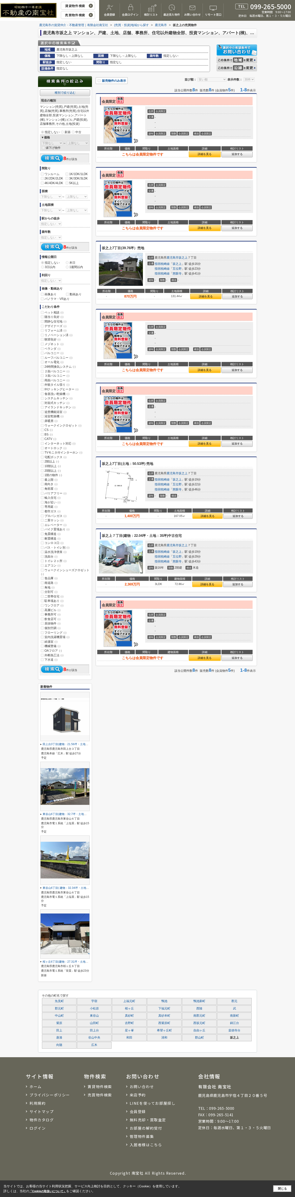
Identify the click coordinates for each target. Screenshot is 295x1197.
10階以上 (52, 466)
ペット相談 (53, 312)
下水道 (50, 659)
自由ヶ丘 (199, 1030)
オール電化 (53, 362)
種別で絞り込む (65, 92)
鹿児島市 (173, 257)
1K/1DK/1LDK (78, 174)
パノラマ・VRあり (57, 299)
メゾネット (53, 344)
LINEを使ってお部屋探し (153, 1103)
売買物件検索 (75, 15)
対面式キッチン (56, 403)
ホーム (36, 1086)
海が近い (52, 502)
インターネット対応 (59, 443)
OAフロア (53, 650)
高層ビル (52, 610)
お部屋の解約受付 (146, 1128)
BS (48, 434)
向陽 (59, 1045)
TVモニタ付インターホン (63, 452)
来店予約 (138, 1095)
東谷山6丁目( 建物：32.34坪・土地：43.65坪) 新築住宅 (77, 888)
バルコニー (53, 353)
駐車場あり (53, 601)
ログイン (38, 1128)
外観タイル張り (56, 384)
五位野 (177, 268)
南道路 (50, 583)
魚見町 (59, 1001)
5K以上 (74, 183)
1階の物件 (53, 475)
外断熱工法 (53, 655)
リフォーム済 (55, 330)
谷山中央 (94, 1037)
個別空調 (52, 628)
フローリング (55, 632)
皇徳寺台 (234, 1030)
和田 (129, 1037)
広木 (94, 1045)
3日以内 (50, 267)
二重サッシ (53, 520)
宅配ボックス (55, 457)
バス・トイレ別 (56, 547)
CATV (50, 439)
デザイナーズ (55, 326)
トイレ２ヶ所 (55, 561)
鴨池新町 (199, 1001)
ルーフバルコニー (58, 357)
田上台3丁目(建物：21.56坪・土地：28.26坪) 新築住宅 (77, 744)
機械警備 (52, 646)
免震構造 (52, 534)
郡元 (234, 1001)
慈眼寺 (177, 273)
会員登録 (109, 14)
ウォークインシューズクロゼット (65, 572)
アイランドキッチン (59, 407)
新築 (68, 132)
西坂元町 (199, 1023)
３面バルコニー (56, 375)
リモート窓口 (213, 14)
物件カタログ (42, 1119)
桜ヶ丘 (129, 1008)
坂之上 (183, 257)
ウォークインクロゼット (62, 425)
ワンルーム (51, 174)
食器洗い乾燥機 (56, 394)
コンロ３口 (53, 543)
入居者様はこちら (146, 1144)
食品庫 (50, 578)
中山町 (59, 1015)
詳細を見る (205, 154)
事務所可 (52, 614)
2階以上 (51, 461)
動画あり (76, 294)
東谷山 (94, 1015)
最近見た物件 (171, 14)
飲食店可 (52, 619)
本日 (72, 262)
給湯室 (50, 641)
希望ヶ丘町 (164, 1030)
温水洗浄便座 (55, 552)
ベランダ (52, 348)
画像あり (50, 294)
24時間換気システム (60, 366)
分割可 (50, 592)
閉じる (282, 1188)
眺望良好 (52, 339)
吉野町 (129, 1023)
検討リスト (151, 14)
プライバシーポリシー (50, 1095)
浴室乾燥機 (53, 416)
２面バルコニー (56, 371)
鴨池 (164, 1001)
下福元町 (164, 1008)
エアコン (52, 565)
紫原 (59, 1023)
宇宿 (94, 1001)
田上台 (94, 1030)
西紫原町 (164, 1023)
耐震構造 (52, 538)
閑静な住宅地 (55, 321)
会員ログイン (130, 14)
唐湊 (59, 1037)
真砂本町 (164, 1015)
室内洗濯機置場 (56, 637)
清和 (164, 1037)
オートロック (55, 448)
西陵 (199, 1008)
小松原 (94, 1008)
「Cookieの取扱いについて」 (47, 1191)
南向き (50, 484)
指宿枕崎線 (162, 264)
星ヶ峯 (129, 1030)
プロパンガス (55, 516)
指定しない (52, 132)
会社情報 (209, 1076)
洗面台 (50, 556)
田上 (59, 1030)
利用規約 (38, 1103)
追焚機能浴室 (55, 412)
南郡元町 (199, 1015)
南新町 (234, 1015)
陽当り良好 (53, 317)
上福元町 (129, 1001)
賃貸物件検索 (75, 5)
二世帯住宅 (53, 596)
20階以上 (52, 470)
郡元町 (59, 1008)
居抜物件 (52, 623)
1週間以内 (76, 267)
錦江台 (234, 1023)
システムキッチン (58, 398)
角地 (49, 587)
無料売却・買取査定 (148, 1119)
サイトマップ (42, 1111)
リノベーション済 (58, 335)
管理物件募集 (142, 1136)
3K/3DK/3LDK (78, 178)
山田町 (94, 1023)
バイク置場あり (56, 529)
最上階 (50, 479)
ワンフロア (53, 605)
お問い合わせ (192, 14)
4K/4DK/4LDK (53, 183)
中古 (78, 132)
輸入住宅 (52, 497)
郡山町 (199, 1037)
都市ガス (52, 511)
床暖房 (50, 421)
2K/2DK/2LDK (53, 178)
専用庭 (50, 506)
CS (48, 430)
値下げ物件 (53, 147)
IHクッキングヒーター (61, 389)
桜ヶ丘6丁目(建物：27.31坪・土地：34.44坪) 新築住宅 (77, 961)
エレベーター (55, 525)
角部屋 (50, 488)
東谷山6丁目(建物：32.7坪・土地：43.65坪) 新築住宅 (76, 814)
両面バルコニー (56, 380)
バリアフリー (55, 493)
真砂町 (129, 1015)
